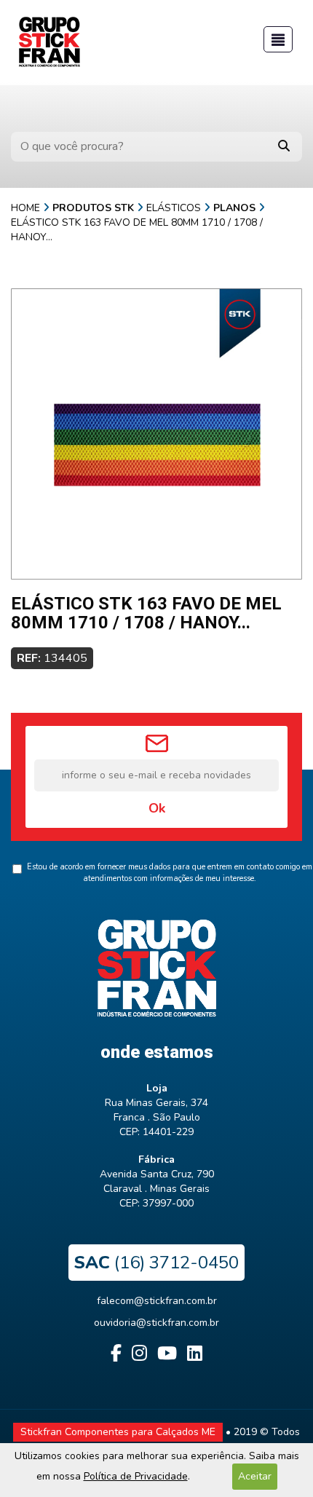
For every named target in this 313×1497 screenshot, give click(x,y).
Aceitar (255, 1476)
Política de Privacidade (136, 1476)
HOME (25, 208)
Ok (156, 808)
